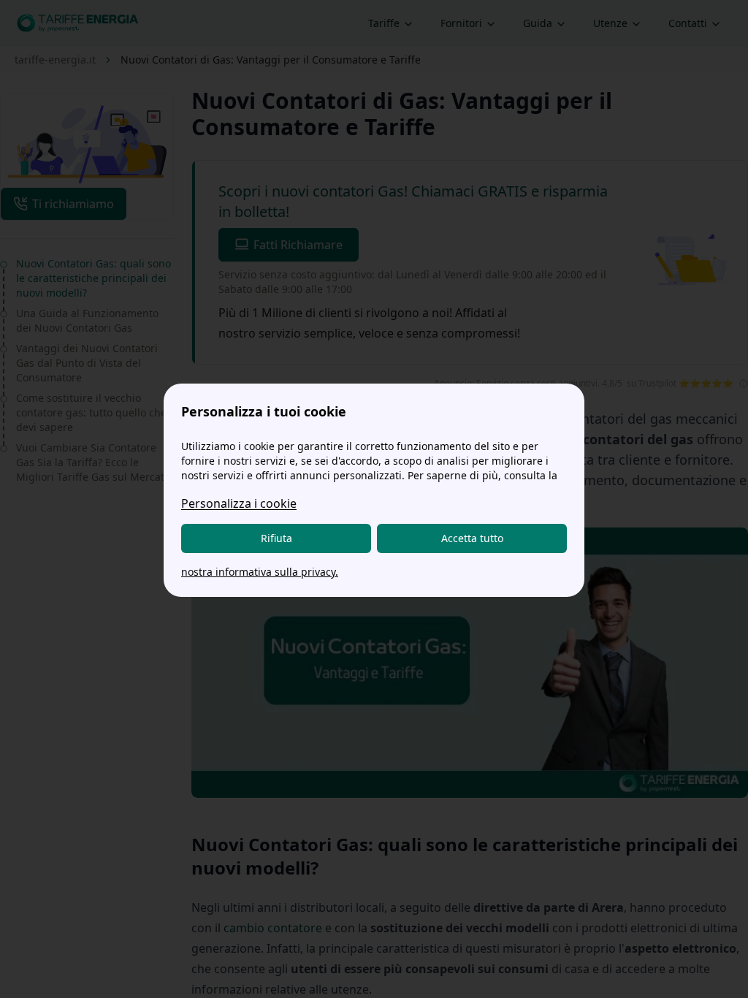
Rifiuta (276, 538)
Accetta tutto (472, 538)
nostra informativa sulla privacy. (259, 572)
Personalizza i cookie (239, 503)
